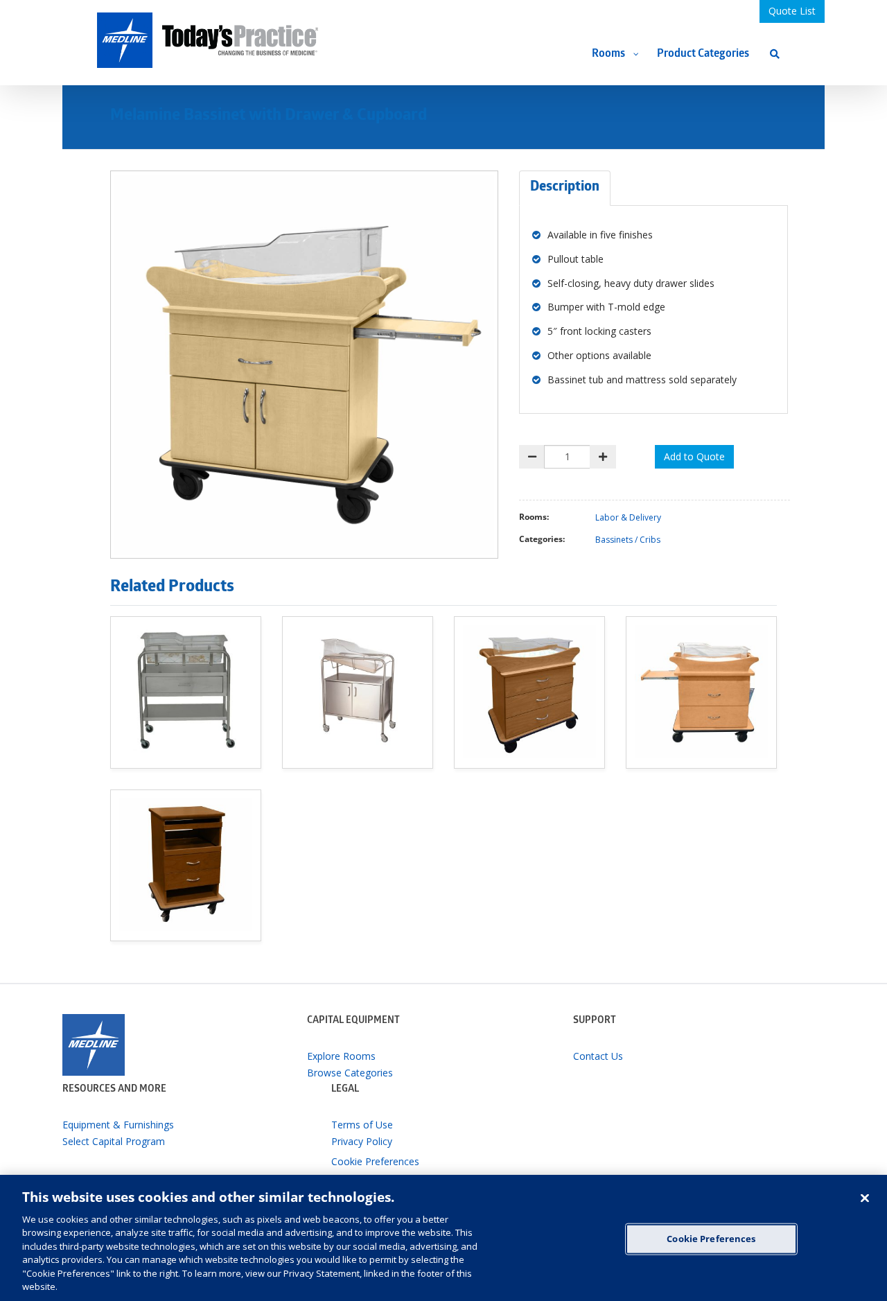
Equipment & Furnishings (118, 1124)
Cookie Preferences (711, 1238)
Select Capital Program (113, 1141)
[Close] (865, 1198)
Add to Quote (694, 456)
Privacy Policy (361, 1141)
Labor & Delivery (628, 517)
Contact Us (598, 1056)
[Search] (775, 54)
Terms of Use (362, 1124)
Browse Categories (350, 1072)
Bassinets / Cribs (627, 539)
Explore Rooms (341, 1056)
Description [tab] (564, 188)
